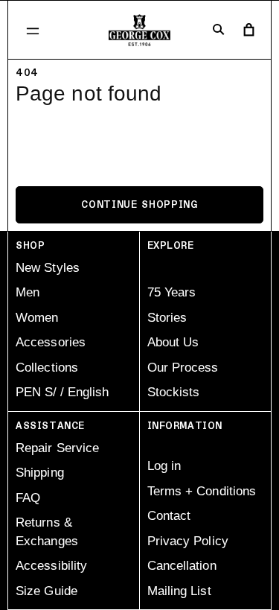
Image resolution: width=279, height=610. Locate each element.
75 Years (171, 292)
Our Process (183, 367)
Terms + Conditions (202, 491)
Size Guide (46, 591)
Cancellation (182, 566)
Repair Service (57, 448)
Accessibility (51, 566)
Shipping (40, 473)
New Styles (48, 268)
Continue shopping (139, 205)
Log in (164, 466)
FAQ (28, 498)
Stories (167, 318)
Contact (169, 516)
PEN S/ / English (62, 392)
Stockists (173, 392)
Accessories (51, 342)
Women (37, 318)
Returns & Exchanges (47, 531)
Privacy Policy (187, 541)
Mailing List (179, 591)
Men (27, 292)
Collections (47, 367)
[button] (33, 30)
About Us (173, 342)
